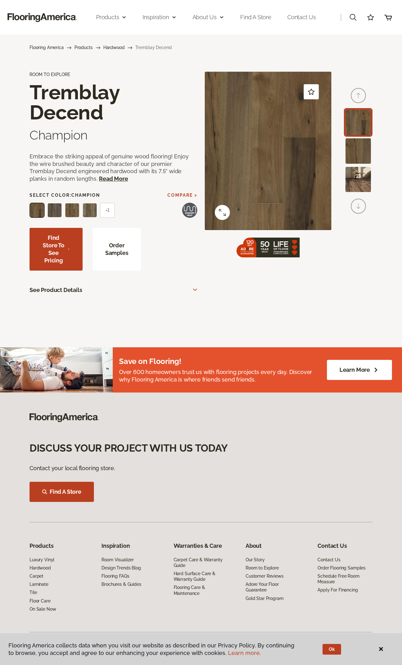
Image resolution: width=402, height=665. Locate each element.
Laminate (39, 584)
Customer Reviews (265, 576)
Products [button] (107, 17)
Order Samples (116, 249)
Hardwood (114, 47)
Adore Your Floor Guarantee (262, 587)
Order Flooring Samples (342, 567)
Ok (332, 649)
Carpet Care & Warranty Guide (198, 562)
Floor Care (40, 600)
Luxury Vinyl (42, 559)
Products (83, 47)
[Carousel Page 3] (358, 179)
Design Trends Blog (121, 567)
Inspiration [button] (156, 17)
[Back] (358, 95)
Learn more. (244, 653)
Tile (33, 592)
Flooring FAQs (115, 576)
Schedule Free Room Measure (338, 579)
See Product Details (56, 290)
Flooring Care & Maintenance (189, 590)
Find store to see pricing (53, 249)
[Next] (358, 206)
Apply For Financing (338, 589)
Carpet (36, 576)
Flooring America (47, 47)
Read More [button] (113, 178)
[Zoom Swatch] (222, 212)
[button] (353, 17)
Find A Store (65, 491)
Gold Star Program (265, 598)
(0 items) (388, 17)
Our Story (255, 559)
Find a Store (255, 17)
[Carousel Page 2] (358, 151)
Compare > (182, 195)
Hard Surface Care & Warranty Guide (194, 576)
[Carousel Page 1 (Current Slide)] (358, 122)
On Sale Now (43, 609)
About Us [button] (205, 17)
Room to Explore (262, 567)
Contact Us (301, 17)
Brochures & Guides (121, 584)
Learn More (355, 369)
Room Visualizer (117, 559)
